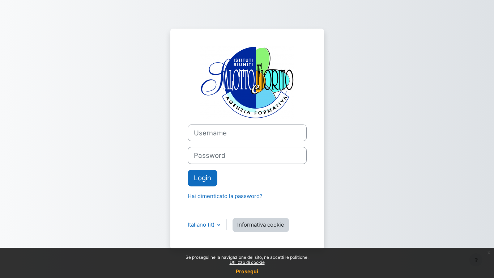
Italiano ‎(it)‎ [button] (202, 224)
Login (202, 178)
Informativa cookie (260, 224)
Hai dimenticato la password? (225, 196)
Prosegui (247, 271)
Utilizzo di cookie (247, 262)
